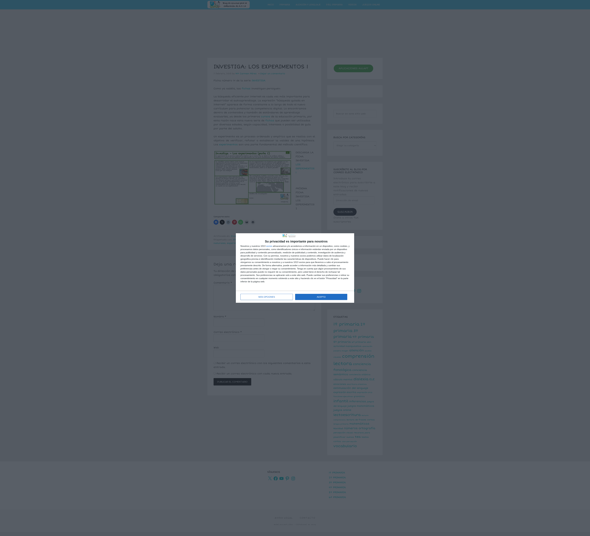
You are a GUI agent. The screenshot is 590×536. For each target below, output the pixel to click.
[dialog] (295, 268)
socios (269, 246)
